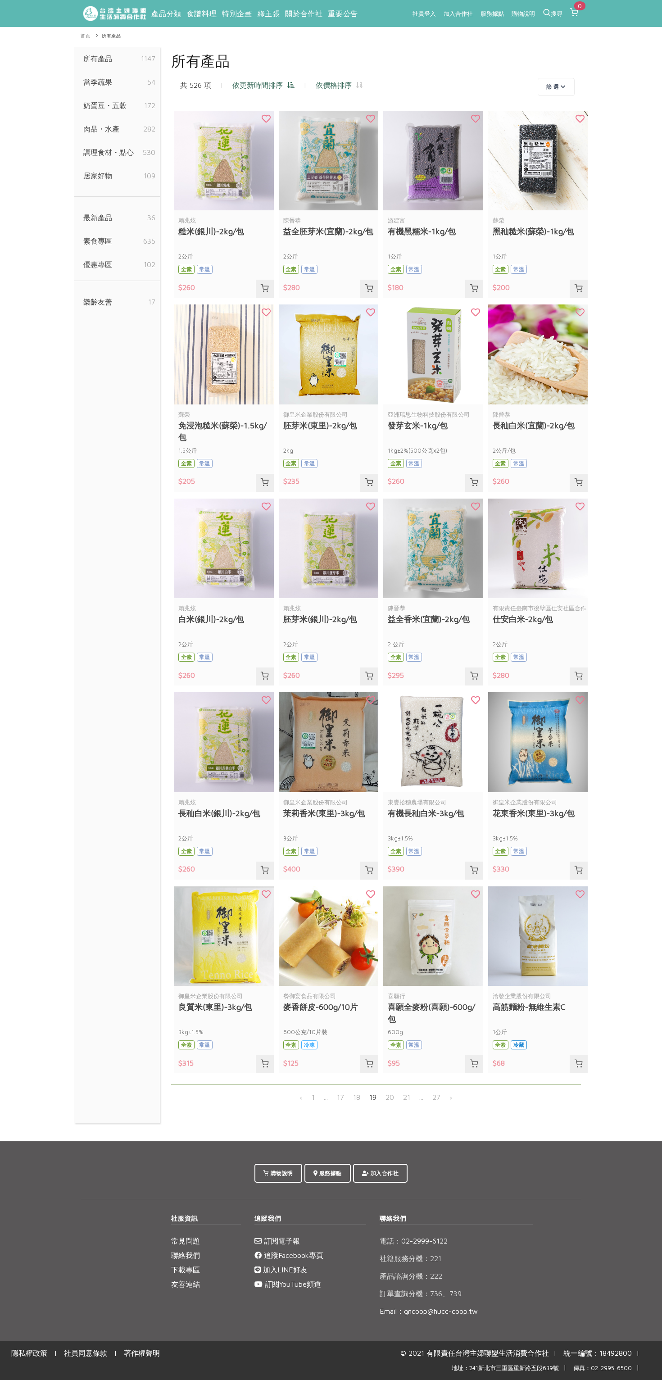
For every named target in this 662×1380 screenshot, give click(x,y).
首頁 (85, 35)
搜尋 (556, 13)
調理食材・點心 (108, 152)
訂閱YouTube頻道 (292, 1284)
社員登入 (424, 13)
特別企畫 (237, 13)
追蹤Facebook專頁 (292, 1255)
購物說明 (523, 13)
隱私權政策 (29, 1353)
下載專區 (185, 1270)
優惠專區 (97, 264)
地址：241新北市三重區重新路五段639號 (505, 1368)
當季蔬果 (97, 82)
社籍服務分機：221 (410, 1258)
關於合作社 (303, 13)
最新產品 (97, 217)
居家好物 (97, 176)
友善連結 (185, 1284)
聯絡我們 (185, 1255)
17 (340, 1097)
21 (406, 1097)
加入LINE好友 (284, 1270)
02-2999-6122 (414, 1241)
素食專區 (97, 241)
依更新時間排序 (259, 85)
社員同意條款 (85, 1353)
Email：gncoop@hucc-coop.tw (429, 1311)
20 (389, 1097)
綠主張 (269, 13)
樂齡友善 (97, 302)
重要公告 (343, 13)
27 (436, 1097)
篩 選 (553, 86)
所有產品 (111, 35)
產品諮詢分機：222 (411, 1276)
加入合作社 (458, 13)
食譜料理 (202, 13)
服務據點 (492, 13)
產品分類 (166, 13)
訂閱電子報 (281, 1241)
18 (356, 1097)
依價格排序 (336, 85)
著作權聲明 (142, 1353)
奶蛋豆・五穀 (105, 105)
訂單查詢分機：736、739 (421, 1293)
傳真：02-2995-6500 (602, 1368)
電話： (390, 1241)
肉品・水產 (101, 129)
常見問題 (185, 1241)
